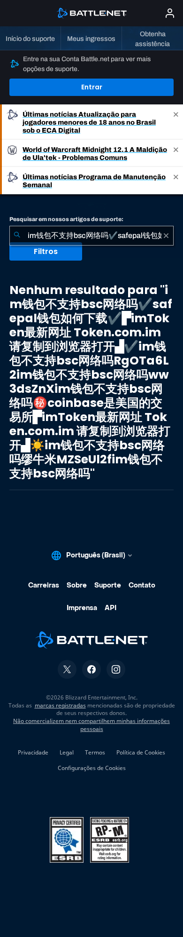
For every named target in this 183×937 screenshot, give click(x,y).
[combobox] (91, 236)
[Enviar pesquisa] (16, 236)
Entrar (91, 87)
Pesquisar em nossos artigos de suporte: (66, 219)
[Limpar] (166, 236)
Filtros (46, 251)
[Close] (176, 122)
